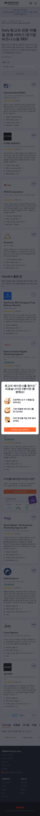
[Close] (36, 384)
